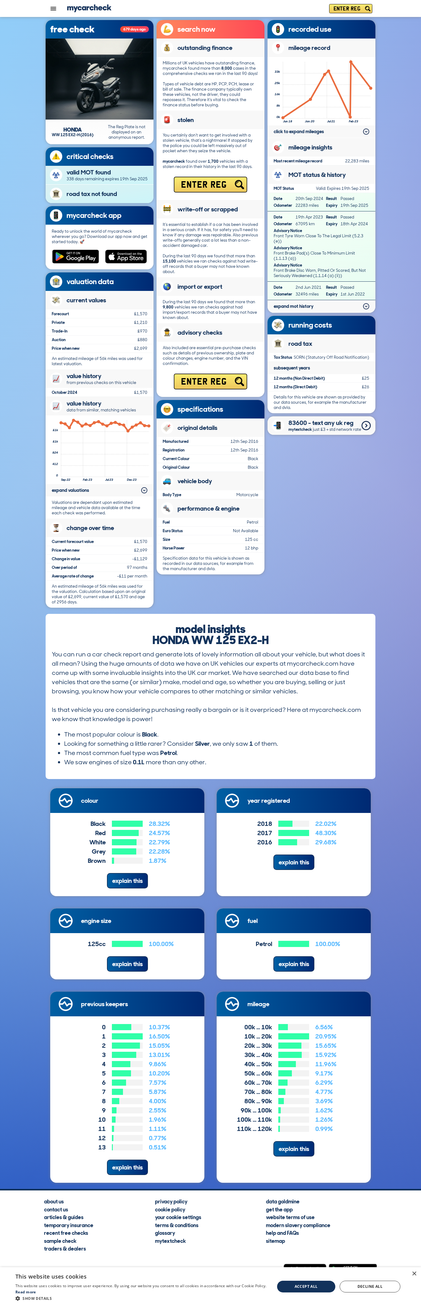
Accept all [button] (306, 1286)
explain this (127, 881)
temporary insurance (68, 1225)
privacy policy (171, 1201)
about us (54, 1201)
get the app (279, 1209)
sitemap (275, 1241)
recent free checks (66, 1233)
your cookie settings (178, 1217)
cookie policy (170, 1209)
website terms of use (290, 1217)
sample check (60, 1241)
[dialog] (210, 1286)
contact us (56, 1209)
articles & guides (64, 1217)
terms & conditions (176, 1225)
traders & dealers (65, 1248)
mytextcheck (170, 1241)
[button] (141, 1298)
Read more (25, 1292)
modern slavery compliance (298, 1225)
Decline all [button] (370, 1286)
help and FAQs (282, 1233)
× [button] (414, 1273)
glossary (165, 1233)
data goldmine (283, 1201)
